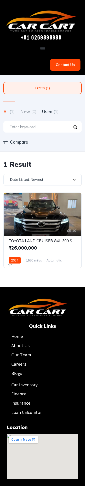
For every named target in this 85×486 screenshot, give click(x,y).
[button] (42, 48)
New (28, 111)
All (9, 111)
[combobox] (42, 180)
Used (50, 111)
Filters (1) (42, 88)
